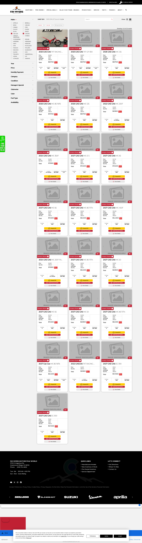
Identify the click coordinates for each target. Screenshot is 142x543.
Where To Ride (114, 467)
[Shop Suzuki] (71, 497)
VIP (26, 56)
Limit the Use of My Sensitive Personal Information (94, 487)
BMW (14, 25)
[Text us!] (13, 523)
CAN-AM (27, 25)
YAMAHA (27, 58)
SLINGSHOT (28, 50)
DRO (26, 27)
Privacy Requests (46, 487)
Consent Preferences (15, 487)
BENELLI (27, 23)
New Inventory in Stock (89, 467)
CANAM (15, 27)
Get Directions (113, 464)
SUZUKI (15, 52)
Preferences (93, 536)
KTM (14, 45)
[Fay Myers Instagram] (17, 483)
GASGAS (27, 33)
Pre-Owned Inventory (89, 469)
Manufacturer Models (89, 464)
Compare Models (42, 48)
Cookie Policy (36, 487)
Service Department (88, 471)
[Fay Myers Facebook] (21, 483)
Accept (120, 536)
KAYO (14, 43)
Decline (106, 536)
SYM (26, 52)
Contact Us (112, 469)
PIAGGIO (15, 48)
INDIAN (27, 39)
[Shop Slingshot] (46, 497)
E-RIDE (27, 29)
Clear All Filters (59, 25)
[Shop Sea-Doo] (21, 497)
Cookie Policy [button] (64, 536)
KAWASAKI (28, 41)
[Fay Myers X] (14, 483)
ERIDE (27, 31)
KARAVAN (15, 41)
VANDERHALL (29, 54)
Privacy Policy (27, 487)
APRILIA (15, 23)
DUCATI (15, 29)
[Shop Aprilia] (120, 497)
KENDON (27, 43)
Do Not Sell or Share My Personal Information (65, 487)
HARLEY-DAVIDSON (16, 36)
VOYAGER (16, 58)
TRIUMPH (16, 54)
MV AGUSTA (28, 45)
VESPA (15, 56)
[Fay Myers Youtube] (11, 483)
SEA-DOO (15, 50)
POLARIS (27, 48)
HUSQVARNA (16, 39)
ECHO (15, 31)
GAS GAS (15, 33)
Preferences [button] (28, 538)
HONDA (27, 35)
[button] (10, 497)
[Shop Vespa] (95, 497)
